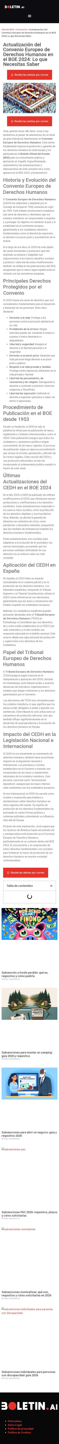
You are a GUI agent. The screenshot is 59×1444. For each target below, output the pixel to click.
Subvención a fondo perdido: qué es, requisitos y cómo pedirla (25, 974)
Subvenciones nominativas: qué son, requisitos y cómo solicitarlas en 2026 (26, 1293)
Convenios (21, 29)
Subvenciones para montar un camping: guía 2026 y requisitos (27, 1054)
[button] (29, 15)
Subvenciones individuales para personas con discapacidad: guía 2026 (28, 1373)
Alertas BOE (8, 29)
